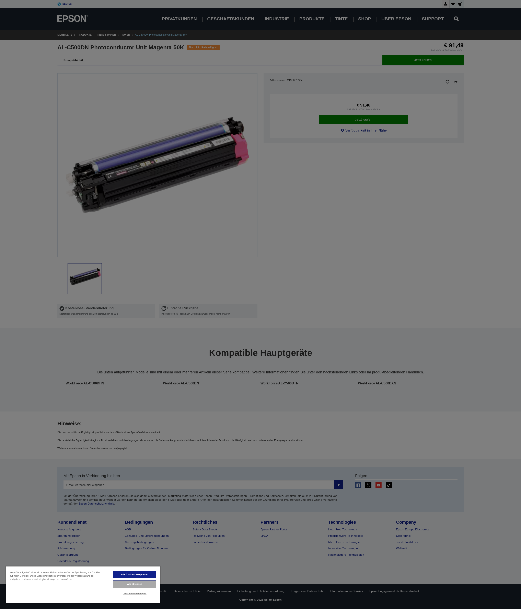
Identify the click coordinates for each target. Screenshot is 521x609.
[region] (83, 584)
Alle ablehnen (134, 584)
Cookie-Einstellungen (134, 593)
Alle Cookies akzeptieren (134, 574)
